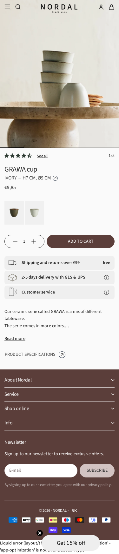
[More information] (106, 277)
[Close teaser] (39, 533)
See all (42, 156)
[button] (71, 543)
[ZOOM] (109, 142)
